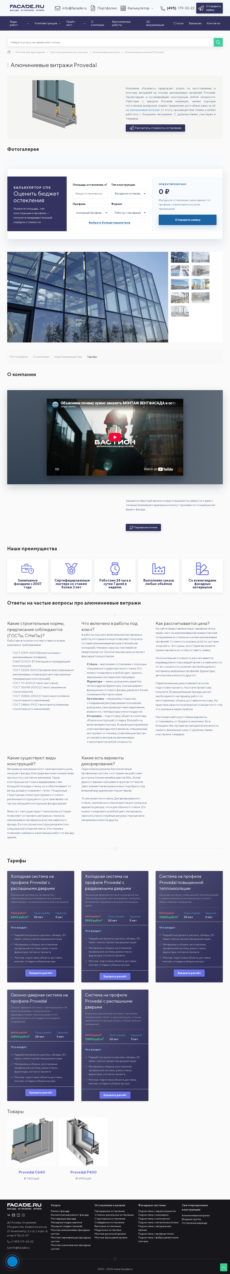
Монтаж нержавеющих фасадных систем (71, 1239)
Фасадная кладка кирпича (66, 1222)
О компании (97, 23)
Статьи (178, 23)
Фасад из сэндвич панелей (66, 1226)
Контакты (213, 23)
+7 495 (21, 1241)
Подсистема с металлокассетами (158, 1222)
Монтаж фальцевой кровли (111, 1237)
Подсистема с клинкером (153, 1214)
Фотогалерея (19, 356)
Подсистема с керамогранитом (157, 1211)
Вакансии (195, 23)
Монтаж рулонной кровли (110, 1233)
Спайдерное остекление (109, 1222)
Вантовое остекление (108, 1226)
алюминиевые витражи (145, 110)
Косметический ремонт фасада (70, 1214)
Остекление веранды (194, 1223)
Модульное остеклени (108, 1230)
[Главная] (9, 52)
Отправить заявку (187, 219)
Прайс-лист (71, 23)
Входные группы (191, 1219)
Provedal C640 (32, 1172)
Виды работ (14, 23)
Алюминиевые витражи (196, 1215)
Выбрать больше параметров (109, 222)
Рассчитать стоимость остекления (158, 128)
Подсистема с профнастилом (156, 1233)
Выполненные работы (121, 23)
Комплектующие (46, 23)
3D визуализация (155, 23)
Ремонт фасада (60, 1211)
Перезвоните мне (145, 527)
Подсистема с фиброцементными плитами (158, 1239)
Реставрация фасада (63, 1218)
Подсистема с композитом (154, 1218)
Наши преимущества (68, 356)
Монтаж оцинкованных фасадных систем (71, 1247)
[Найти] (218, 42)
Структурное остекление (110, 1218)
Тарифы (92, 356)
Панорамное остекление (110, 1211)
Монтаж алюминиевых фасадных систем (70, 1232)
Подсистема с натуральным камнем (154, 1228)
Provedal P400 (83, 1172)
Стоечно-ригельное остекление (114, 1214)
